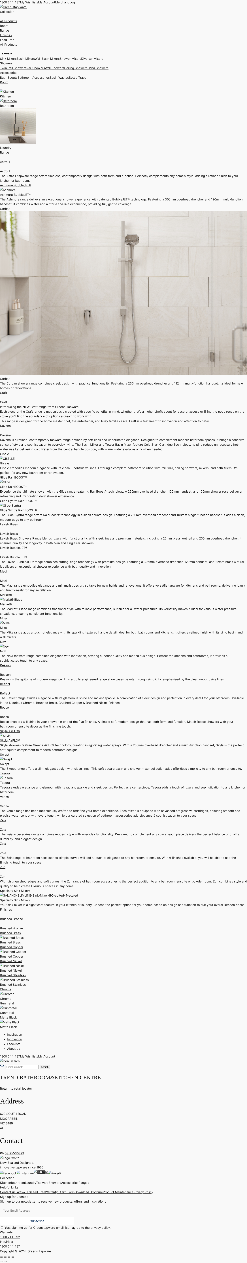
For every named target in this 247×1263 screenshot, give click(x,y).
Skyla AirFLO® (10, 731)
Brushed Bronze (11, 919)
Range (4, 30)
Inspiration (14, 1034)
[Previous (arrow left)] (1, 1261)
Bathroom (18, 1183)
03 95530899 (14, 1153)
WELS (27, 1192)
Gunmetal (7, 1003)
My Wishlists (29, 2)
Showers (54, 1183)
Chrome (5, 989)
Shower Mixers (70, 58)
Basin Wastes (59, 77)
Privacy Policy (143, 1192)
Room (4, 26)
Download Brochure (89, 1192)
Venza (4, 797)
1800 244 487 (10, 2)
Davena (5, 426)
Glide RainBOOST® (13, 477)
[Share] (9, 1257)
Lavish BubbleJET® (13, 548)
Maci (3, 571)
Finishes (6, 35)
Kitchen (5, 1183)
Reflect (5, 684)
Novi (3, 642)
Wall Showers (54, 68)
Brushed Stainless (13, 975)
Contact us (8, 1192)
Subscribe (37, 1221)
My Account (46, 2)
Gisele (4, 454)
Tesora (5, 773)
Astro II (5, 162)
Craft (3, 393)
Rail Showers (35, 68)
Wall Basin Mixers (47, 58)
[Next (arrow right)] (5, 1261)
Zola (3, 843)
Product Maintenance (118, 1192)
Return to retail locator (16, 1088)
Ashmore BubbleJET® (15, 185)
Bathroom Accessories (34, 77)
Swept (4, 754)
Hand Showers (98, 68)
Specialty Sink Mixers (15, 891)
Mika (3, 618)
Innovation (14, 1039)
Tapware (42, 1183)
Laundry (30, 1183)
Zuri (2, 867)
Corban (5, 209)
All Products (8, 21)
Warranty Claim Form (60, 1192)
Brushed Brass (10, 933)
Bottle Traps (77, 77)
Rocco (4, 707)
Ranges (83, 1183)
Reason (5, 665)
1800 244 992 (10, 1237)
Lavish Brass (9, 524)
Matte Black (8, 1017)
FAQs (19, 1192)
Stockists (13, 1044)
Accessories (69, 1183)
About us (13, 1048)
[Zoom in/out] (1, 1257)
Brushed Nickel (11, 961)
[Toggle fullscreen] (5, 1257)
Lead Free (7, 40)
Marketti (6, 595)
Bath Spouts (9, 77)
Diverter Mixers (92, 58)
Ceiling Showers (76, 68)
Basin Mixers (26, 58)
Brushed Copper (11, 947)
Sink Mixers (8, 58)
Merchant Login (66, 2)
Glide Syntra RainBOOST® (18, 501)
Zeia (3, 820)
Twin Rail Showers (13, 68)
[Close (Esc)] (12, 1257)
